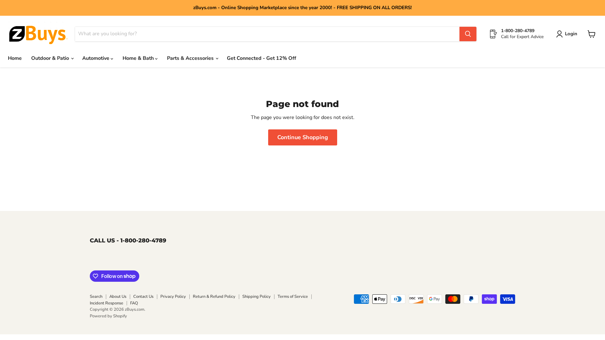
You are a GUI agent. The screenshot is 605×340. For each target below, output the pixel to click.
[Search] (467, 34)
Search (96, 296)
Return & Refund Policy (214, 296)
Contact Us (143, 296)
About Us (117, 296)
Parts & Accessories (191, 58)
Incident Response (106, 303)
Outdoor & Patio (50, 58)
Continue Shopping (302, 137)
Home (15, 58)
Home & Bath (139, 58)
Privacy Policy (173, 296)
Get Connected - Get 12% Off (261, 58)
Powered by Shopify (108, 316)
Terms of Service (293, 296)
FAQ (134, 303)
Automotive (96, 58)
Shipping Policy (256, 296)
